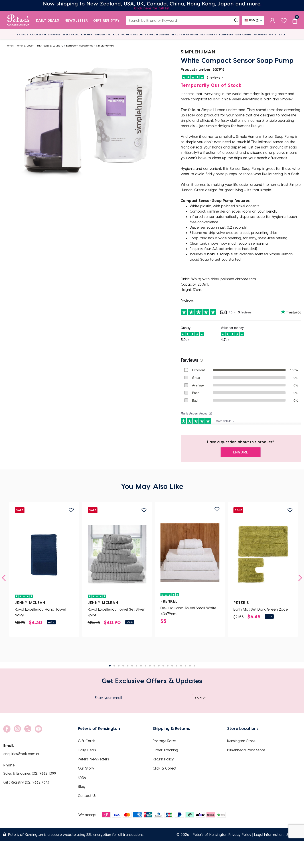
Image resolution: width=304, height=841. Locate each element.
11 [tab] (154, 665)
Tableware (103, 34)
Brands (22, 34)
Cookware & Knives (45, 34)
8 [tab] (141, 665)
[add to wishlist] (71, 510)
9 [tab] (145, 665)
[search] (235, 20)
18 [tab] (185, 665)
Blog (81, 786)
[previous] (5, 578)
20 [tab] (194, 665)
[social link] (6, 729)
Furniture (226, 34)
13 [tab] (163, 665)
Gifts (273, 34)
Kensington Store (241, 741)
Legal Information (269, 834)
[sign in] (272, 20)
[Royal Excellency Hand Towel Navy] (44, 554)
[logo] (18, 20)
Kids (116, 34)
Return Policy (163, 759)
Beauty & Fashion (185, 34)
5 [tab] (127, 665)
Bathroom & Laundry (50, 45)
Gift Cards (243, 34)
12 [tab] (159, 665)
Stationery (208, 34)
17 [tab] (181, 665)
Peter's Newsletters (93, 759)
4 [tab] (123, 665)
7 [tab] (136, 665)
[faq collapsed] (298, 301)
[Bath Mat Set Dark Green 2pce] (262, 554)
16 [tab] (176, 665)
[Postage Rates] (152, 5)
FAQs (82, 777)
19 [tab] (190, 665)
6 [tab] (132, 665)
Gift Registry (106, 20)
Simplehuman (105, 45)
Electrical (71, 34)
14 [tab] (167, 665)
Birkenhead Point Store (246, 750)
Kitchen (87, 34)
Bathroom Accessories (79, 45)
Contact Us (87, 795)
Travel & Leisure (157, 34)
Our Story (86, 768)
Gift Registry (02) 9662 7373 (26, 782)
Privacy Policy (240, 834)
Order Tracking (165, 750)
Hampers (260, 34)
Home (9, 45)
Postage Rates (164, 741)
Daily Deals (47, 20)
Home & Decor (132, 34)
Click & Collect (164, 768)
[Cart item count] (294, 20)
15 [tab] (172, 665)
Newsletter (76, 20)
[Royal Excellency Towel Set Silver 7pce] (117, 554)
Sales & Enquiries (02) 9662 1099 (29, 773)
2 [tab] (114, 665)
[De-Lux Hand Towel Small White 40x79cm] (189, 552)
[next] (299, 578)
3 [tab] (119, 665)
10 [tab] (150, 665)
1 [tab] (110, 665)
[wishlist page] (284, 20)
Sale (282, 34)
